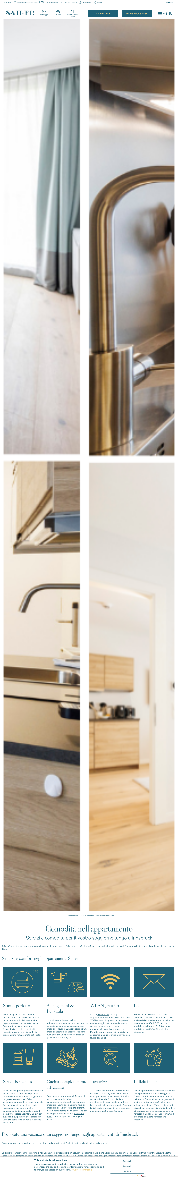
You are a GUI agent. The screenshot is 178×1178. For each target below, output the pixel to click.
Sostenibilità (87, 2)
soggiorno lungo (38, 946)
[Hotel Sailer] (20, 12)
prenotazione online (54, 1155)
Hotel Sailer (103, 1014)
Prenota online (136, 13)
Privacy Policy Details (81, 1169)
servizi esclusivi (100, 1143)
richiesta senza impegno (95, 1155)
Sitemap (99, 2)
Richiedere (103, 13)
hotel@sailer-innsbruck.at (53, 2)
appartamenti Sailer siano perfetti (68, 946)
